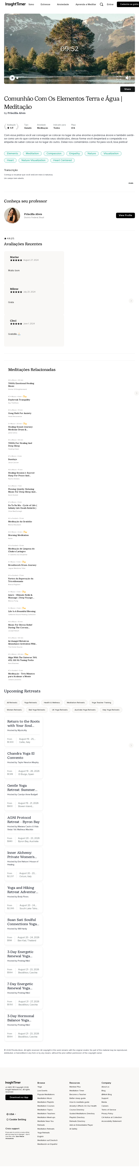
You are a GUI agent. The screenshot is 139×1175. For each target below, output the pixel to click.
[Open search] (101, 4)
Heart (10, 160)
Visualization (111, 153)
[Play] (12, 78)
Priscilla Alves (17, 113)
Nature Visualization (33, 160)
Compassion (54, 153)
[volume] (128, 78)
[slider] (17, 78)
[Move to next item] (131, 300)
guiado (28, 128)
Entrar (110, 4)
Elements (12, 153)
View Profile (125, 215)
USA (11, 1114)
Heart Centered (62, 160)
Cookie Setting (17, 1119)
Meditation (32, 153)
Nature (92, 153)
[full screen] (118, 78)
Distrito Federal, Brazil (34, 217)
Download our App (19, 1097)
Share (127, 89)
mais (131, 183)
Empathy (74, 153)
